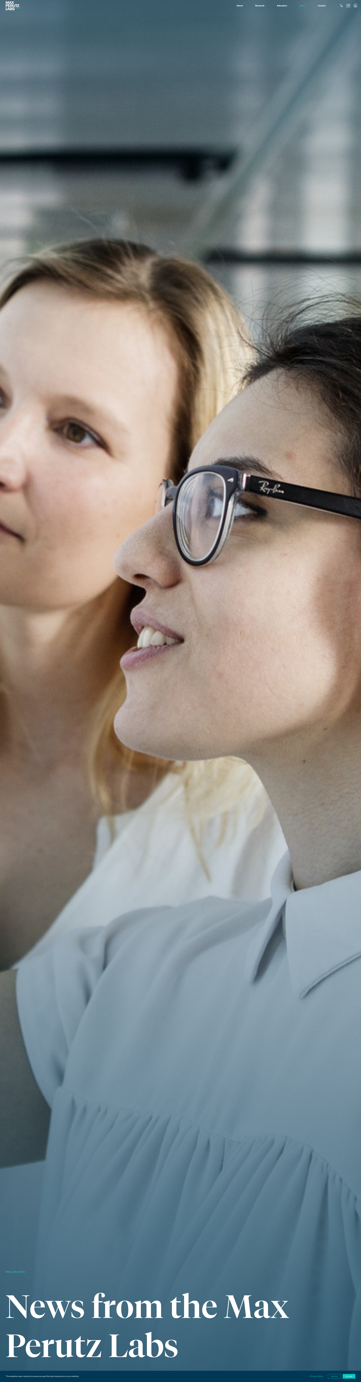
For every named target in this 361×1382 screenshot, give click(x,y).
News (302, 5)
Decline (334, 1376)
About (240, 5)
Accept (349, 1376)
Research (259, 5)
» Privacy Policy (316, 1376)
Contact (322, 5)
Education (282, 5)
